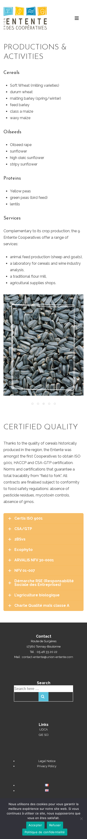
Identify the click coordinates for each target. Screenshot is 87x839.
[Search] (43, 696)
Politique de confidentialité (45, 832)
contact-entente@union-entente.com (47, 657)
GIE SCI (43, 735)
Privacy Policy (46, 766)
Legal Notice (46, 761)
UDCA (43, 729)
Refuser (55, 825)
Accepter (35, 825)
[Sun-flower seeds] (43, 345)
